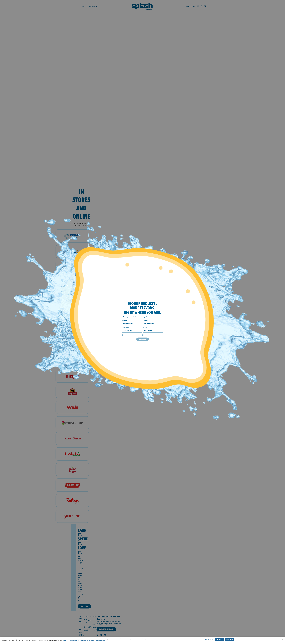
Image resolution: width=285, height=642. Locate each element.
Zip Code (145, 327)
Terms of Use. (157, 335)
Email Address (125, 327)
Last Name (145, 320)
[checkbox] (122, 335)
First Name (124, 320)
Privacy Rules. (136, 335)
